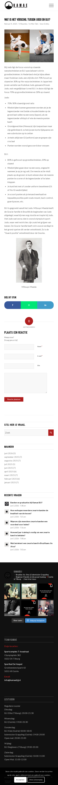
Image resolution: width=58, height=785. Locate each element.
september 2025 (11, 457)
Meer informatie (36, 780)
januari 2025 (10, 482)
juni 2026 (8, 453)
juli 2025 (8, 464)
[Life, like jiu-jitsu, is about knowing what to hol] (12, 608)
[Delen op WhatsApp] (29, 305)
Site (38, 365)
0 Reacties (23, 24)
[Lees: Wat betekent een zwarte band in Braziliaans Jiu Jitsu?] (6, 544)
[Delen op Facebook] (12, 305)
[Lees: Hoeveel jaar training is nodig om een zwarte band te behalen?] (6, 533)
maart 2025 (9, 475)
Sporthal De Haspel (13, 664)
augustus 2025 (11, 460)
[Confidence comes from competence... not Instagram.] (29, 608)
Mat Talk (34, 24)
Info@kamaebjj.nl (12, 680)
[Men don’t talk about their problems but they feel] (46, 591)
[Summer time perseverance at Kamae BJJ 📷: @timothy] (46, 608)
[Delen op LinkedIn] (45, 305)
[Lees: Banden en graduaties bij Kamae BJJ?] (6, 503)
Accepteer (20, 780)
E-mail (39, 356)
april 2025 (9, 471)
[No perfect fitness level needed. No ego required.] (29, 591)
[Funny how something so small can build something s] (12, 591)
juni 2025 (8, 468)
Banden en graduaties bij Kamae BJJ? (26, 503)
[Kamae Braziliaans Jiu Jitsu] (24, 5)
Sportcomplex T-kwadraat (16, 651)
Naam (39, 346)
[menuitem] (50, 5)
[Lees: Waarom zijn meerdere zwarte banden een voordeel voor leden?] (6, 522)
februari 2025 (10, 479)
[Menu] (50, 5)
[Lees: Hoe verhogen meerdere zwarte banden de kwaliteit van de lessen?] (6, 511)
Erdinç (46, 24)
